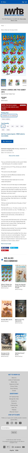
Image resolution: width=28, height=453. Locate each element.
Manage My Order (14, 399)
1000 (17, 126)
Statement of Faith (14, 384)
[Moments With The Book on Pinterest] (16, 423)
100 (3, 126)
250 (8, 126)
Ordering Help (14, 405)
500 (12, 126)
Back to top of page (6, 243)
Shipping (14, 409)
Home (2, 25)
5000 (3, 130)
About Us (14, 377)
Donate (14, 390)
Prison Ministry (14, 388)
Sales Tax (14, 407)
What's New (14, 382)
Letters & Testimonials (14, 380)
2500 (22, 126)
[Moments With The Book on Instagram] (12, 423)
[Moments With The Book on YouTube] (20, 423)
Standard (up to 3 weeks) (9, 115)
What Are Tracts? (14, 412)
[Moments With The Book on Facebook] (7, 423)
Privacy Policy (14, 386)
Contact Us (14, 401)
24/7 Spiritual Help (14, 396)
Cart (25, 2)
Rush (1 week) (6, 119)
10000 (8, 130)
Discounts (14, 403)
